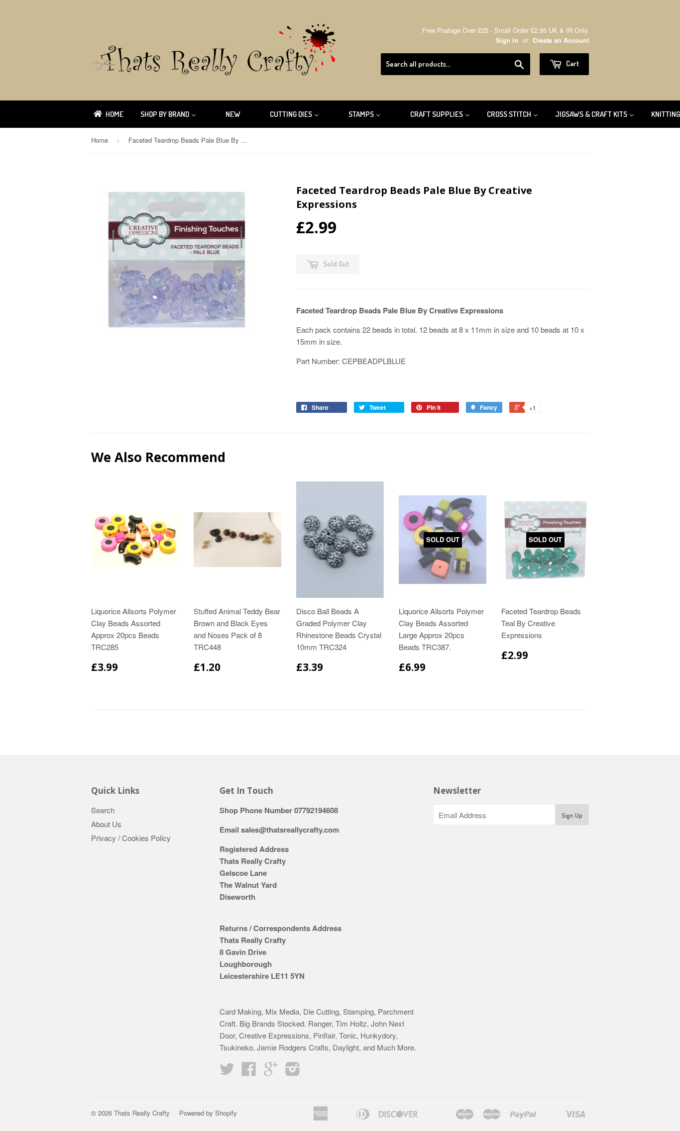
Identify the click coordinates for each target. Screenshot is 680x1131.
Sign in (507, 40)
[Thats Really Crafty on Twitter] (227, 1071)
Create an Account (561, 40)
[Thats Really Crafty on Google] (270, 1071)
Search (102, 810)
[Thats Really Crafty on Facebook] (248, 1071)
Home (99, 140)
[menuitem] (108, 114)
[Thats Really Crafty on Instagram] (292, 1071)
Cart (572, 63)
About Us (106, 824)
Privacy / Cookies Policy (131, 838)
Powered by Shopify (208, 1113)
